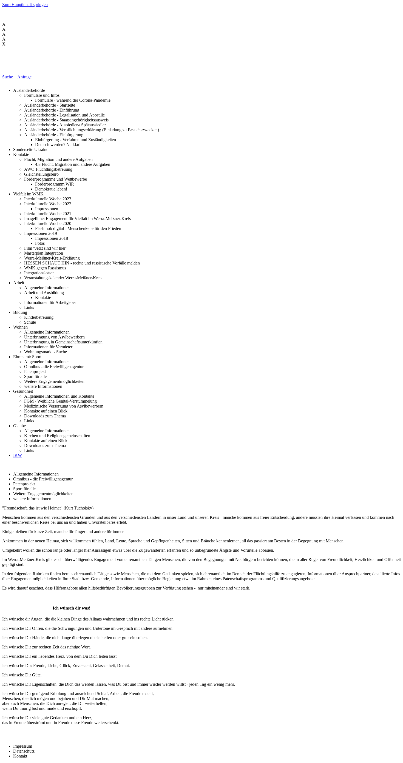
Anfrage (26, 77)
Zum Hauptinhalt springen (25, 4)
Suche (9, 77)
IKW (17, 455)
